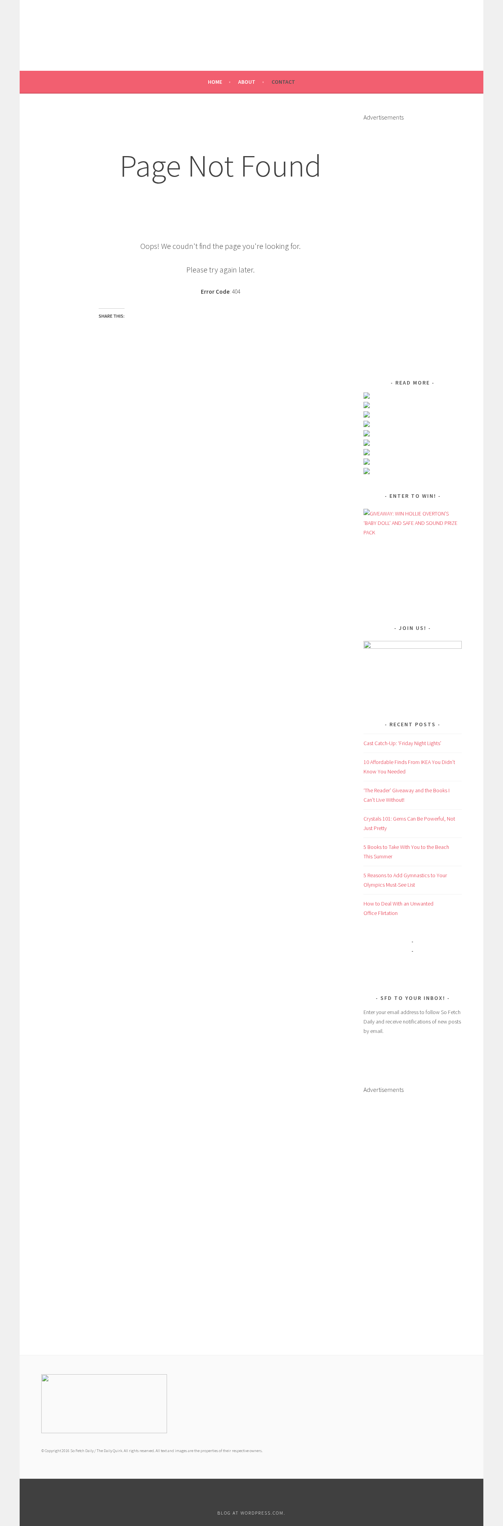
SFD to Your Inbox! (412, 997)
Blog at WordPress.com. (251, 1513)
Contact (283, 81)
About (246, 81)
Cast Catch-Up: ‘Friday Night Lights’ (402, 743)
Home (215, 81)
